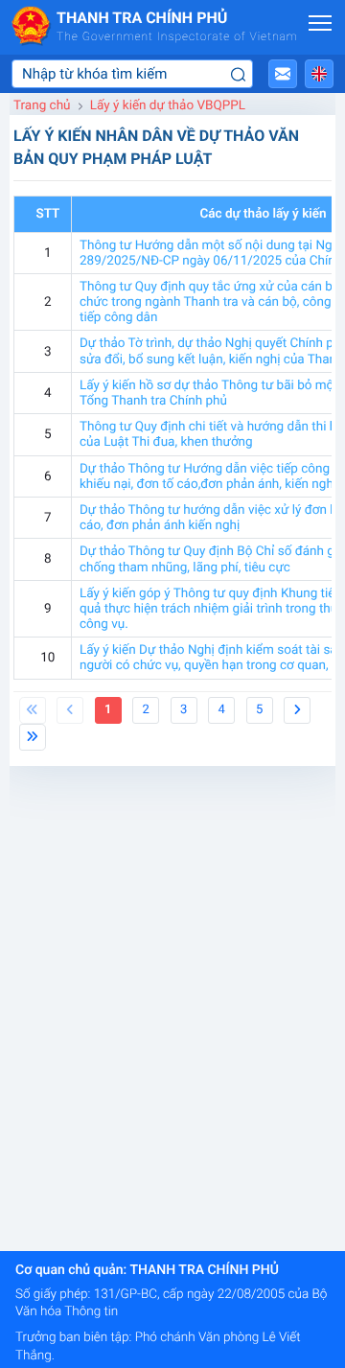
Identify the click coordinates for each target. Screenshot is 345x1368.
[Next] (297, 710)
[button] (282, 73)
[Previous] (32, 710)
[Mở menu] (320, 23)
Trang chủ (42, 105)
